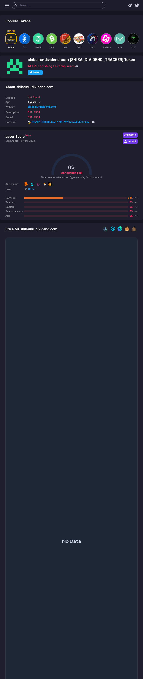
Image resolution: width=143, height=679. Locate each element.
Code (31, 189)
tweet (36, 72)
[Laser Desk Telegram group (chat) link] (130, 6)
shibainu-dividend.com (42, 106)
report (132, 141)
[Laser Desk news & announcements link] (136, 6)
